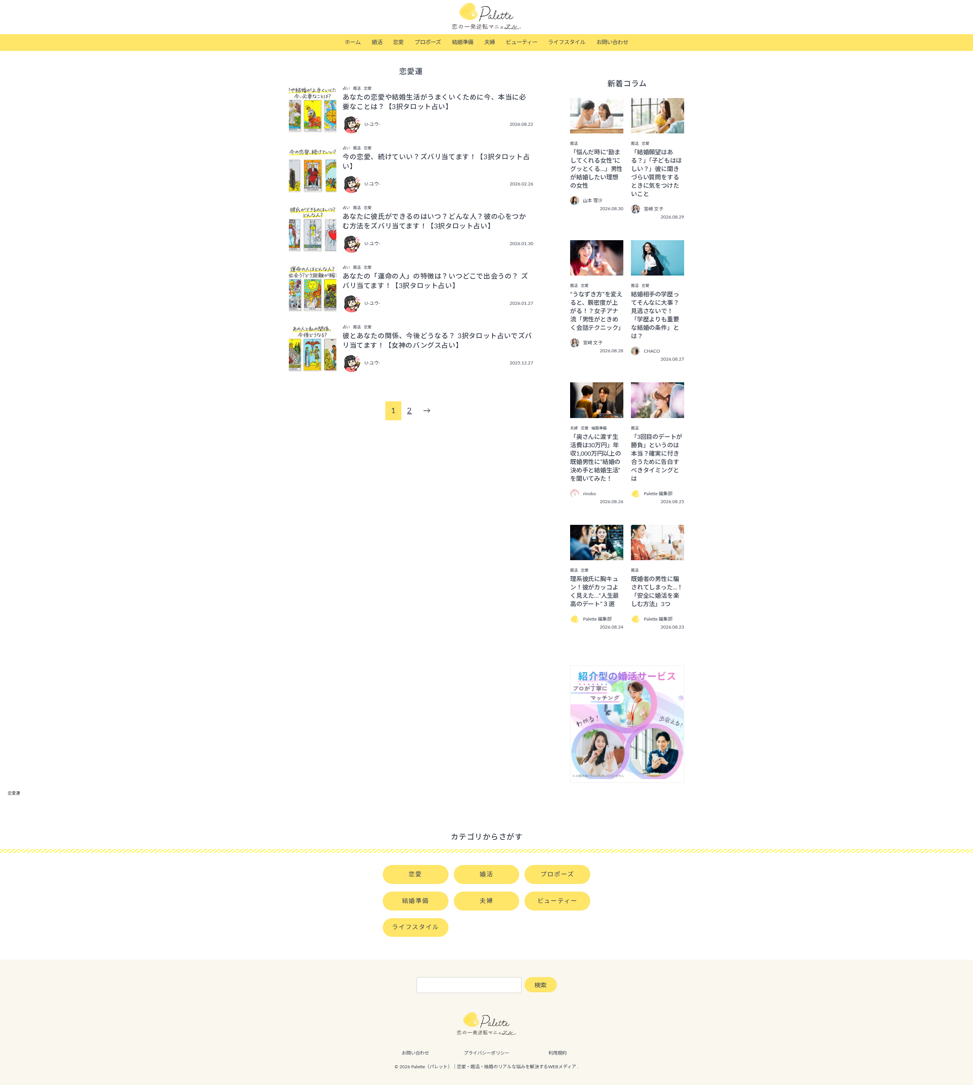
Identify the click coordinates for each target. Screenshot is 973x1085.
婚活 (377, 42)
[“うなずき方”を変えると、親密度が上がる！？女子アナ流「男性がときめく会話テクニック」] (596, 270)
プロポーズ (428, 42)
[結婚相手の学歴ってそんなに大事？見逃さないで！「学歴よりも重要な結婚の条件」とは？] (657, 270)
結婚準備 (462, 42)
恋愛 (398, 42)
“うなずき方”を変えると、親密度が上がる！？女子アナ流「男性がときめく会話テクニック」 (597, 311)
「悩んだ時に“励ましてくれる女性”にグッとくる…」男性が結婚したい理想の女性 (596, 169)
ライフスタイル (566, 42)
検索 (540, 985)
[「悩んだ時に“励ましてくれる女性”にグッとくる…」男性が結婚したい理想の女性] (596, 128)
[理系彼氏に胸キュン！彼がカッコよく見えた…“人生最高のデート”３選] (596, 554)
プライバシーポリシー (486, 1053)
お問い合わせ (612, 42)
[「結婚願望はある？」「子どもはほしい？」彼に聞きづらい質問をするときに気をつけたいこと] (657, 128)
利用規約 (557, 1053)
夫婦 (489, 42)
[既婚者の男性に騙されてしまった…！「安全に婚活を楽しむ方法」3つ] (657, 554)
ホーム (353, 42)
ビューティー (521, 42)
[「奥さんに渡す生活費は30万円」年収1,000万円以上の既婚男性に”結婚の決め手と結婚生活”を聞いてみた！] (596, 412)
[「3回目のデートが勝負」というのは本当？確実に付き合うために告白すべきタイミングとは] (657, 412)
